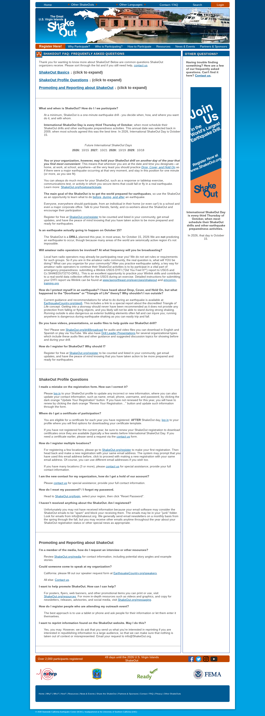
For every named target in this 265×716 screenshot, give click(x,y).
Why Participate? (79, 46)
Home (48, 4)
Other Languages (131, 4)
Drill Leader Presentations (118, 333)
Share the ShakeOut (106, 694)
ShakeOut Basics (54, 72)
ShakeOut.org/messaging (134, 599)
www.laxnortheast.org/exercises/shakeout (130, 280)
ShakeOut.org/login (67, 496)
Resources (163, 46)
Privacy (158, 694)
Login (220, 4)
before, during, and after (109, 197)
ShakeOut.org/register (83, 217)
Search (197, 4)
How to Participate (139, 46)
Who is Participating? (109, 46)
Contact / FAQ (169, 4)
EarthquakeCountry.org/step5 (63, 303)
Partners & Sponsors (213, 46)
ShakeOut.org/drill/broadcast (84, 329)
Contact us (62, 579)
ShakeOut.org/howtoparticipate (81, 187)
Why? (49, 694)
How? (63, 694)
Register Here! (50, 46)
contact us (140, 65)
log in (57, 393)
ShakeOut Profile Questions (63, 80)
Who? (56, 694)
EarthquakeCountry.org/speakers (135, 573)
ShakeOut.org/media (67, 556)
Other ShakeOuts (82, 4)
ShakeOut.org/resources (60, 596)
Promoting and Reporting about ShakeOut (76, 88)
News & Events (185, 46)
